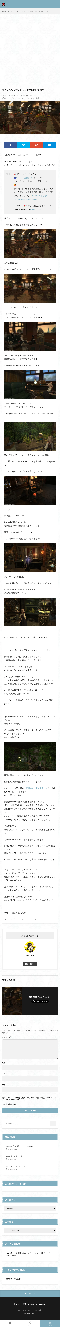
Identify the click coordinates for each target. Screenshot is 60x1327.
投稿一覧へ (29, 964)
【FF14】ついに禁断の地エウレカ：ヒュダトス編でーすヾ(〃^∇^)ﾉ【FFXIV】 (29, 1254)
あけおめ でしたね (13, 1279)
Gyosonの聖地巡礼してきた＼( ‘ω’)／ (19, 1146)
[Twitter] (23, 145)
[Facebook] (10, 145)
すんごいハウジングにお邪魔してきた (36, 11)
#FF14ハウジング (39, 196)
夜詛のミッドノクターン (36, 788)
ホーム (10, 1325)
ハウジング (8, 98)
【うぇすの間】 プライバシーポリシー (30, 1304)
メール (4, 1074)
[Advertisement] (30, 52)
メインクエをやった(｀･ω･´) (16, 1166)
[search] (53, 1123)
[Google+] (36, 145)
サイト (4, 1085)
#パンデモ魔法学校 (24, 177)
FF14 (16, 11)
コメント (6, 1037)
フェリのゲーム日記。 (15, 1269)
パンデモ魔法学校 (32, 98)
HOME (7, 11)
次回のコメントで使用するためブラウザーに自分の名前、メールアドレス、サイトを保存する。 (29, 1098)
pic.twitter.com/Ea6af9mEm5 (26, 199)
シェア (30, 1325)
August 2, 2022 (37, 209)
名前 (3, 1063)
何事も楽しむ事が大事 (14, 1156)
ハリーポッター (19, 98)
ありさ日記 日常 (12, 1244)
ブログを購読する (9, 1104)
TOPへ (50, 1325)
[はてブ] (49, 145)
